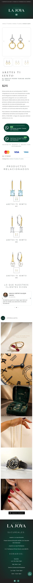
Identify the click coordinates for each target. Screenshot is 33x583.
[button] (16, 14)
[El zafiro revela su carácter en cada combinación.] (16, 494)
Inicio (4, 23)
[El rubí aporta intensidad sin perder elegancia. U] (16, 338)
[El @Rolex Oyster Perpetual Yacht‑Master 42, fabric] (16, 463)
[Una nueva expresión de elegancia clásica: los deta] (16, 369)
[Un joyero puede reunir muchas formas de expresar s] (16, 400)
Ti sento (9, 23)
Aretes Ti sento (17, 23)
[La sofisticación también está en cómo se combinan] (16, 431)
